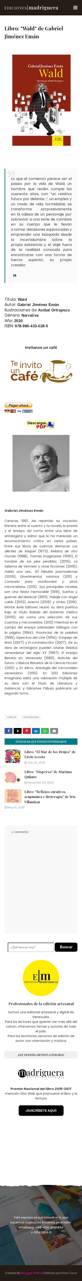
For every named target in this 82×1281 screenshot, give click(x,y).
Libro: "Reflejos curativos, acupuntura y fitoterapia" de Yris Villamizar (50, 796)
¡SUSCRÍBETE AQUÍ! (41, 1110)
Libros (11, 717)
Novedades (31, 717)
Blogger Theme (31, 1273)
